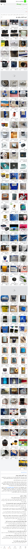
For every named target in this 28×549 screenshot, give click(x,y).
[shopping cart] (1, 4)
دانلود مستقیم (3, 1)
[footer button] (1, 547)
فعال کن (14, 277)
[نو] (26, 11)
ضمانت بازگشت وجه (10, 487)
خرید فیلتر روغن (24, 472)
